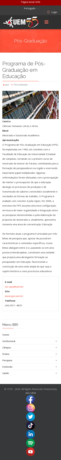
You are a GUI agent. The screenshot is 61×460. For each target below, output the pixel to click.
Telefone (10, 300)
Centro (6, 121)
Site (7, 291)
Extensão (7, 366)
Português (29, 8)
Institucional (8, 341)
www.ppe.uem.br (14, 296)
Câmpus (6, 347)
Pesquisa (7, 360)
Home (5, 334)
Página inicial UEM (30, 1)
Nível (5, 130)
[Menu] (46, 22)
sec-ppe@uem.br (14, 286)
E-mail (8, 281)
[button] (51, 12)
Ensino (5, 353)
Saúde (5, 373)
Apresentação (10, 140)
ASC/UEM (30, 392)
